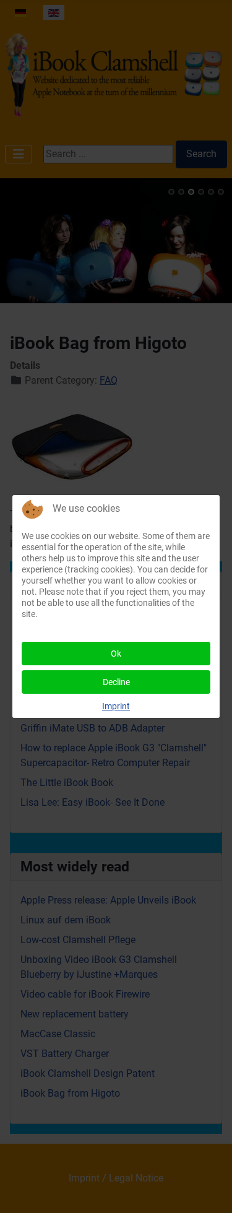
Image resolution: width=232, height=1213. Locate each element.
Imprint (116, 706)
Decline (116, 682)
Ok (116, 653)
